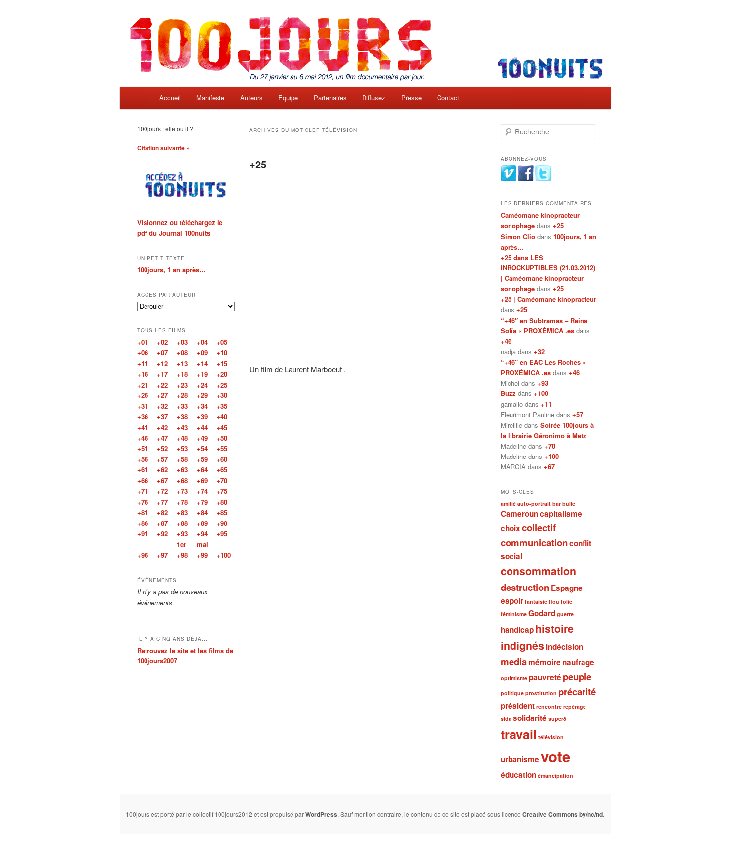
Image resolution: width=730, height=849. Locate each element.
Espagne (567, 588)
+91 (142, 533)
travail (519, 734)
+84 (202, 512)
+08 (182, 352)
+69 (202, 480)
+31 (142, 406)
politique (512, 693)
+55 (222, 448)
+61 (142, 469)
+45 (222, 427)
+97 (162, 555)
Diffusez (373, 97)
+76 (142, 502)
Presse (411, 97)
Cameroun (519, 513)
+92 (162, 533)
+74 (202, 491)
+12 (162, 363)
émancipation (555, 775)
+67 (549, 466)
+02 (162, 342)
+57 (577, 414)
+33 (182, 406)
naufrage (578, 662)
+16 (142, 374)
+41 (142, 427)
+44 (202, 427)
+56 (142, 459)
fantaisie (536, 601)
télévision (551, 737)
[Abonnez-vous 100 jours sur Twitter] (543, 178)
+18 (182, 374)
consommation (538, 571)
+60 (222, 459)
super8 (557, 718)
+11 (546, 404)
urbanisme (520, 759)
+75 (222, 491)
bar (556, 503)
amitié (508, 503)
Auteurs (251, 97)
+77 (162, 502)
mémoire (544, 662)
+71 (142, 491)
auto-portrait (534, 503)
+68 (182, 480)
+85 (222, 512)
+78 (182, 502)
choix (510, 528)
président (518, 705)
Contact (448, 97)
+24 (202, 385)
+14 (202, 363)
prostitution (541, 693)
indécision (564, 646)
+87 (162, 523)
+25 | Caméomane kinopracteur (548, 299)
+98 (182, 555)
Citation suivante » (163, 147)
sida (506, 718)
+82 (162, 512)
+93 (542, 383)
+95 (222, 533)
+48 (182, 438)
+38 (182, 416)
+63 (182, 469)
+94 (202, 533)
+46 (506, 341)
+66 (142, 480)
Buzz (508, 393)
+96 (142, 555)
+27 (162, 395)
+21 (142, 385)
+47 (162, 438)
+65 (222, 469)
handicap (517, 629)
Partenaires (330, 97)
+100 (541, 393)
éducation (518, 774)
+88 (182, 523)
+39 (202, 416)
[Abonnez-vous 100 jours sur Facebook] (526, 178)
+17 (162, 374)
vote (555, 756)
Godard (541, 613)
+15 (222, 363)
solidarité (530, 718)
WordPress (321, 814)
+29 (202, 395)
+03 (182, 342)
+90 (222, 523)
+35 (222, 406)
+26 (142, 395)
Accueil (170, 97)
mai (202, 544)
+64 (202, 469)
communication (534, 542)
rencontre (549, 706)
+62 (162, 469)
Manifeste (210, 97)
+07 (162, 352)
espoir (512, 600)
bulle (568, 503)
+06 (142, 352)
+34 (202, 406)
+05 (222, 342)
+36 (142, 416)
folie (566, 601)
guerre (565, 614)
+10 (222, 352)
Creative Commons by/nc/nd (562, 814)
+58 (182, 459)
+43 (182, 427)
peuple (577, 676)
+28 (182, 395)
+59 (202, 459)
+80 (222, 502)
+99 (202, 555)
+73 (182, 491)
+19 (202, 374)
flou (554, 601)
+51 (142, 448)
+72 (162, 491)
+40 (222, 416)
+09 (202, 352)
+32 (539, 351)
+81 (142, 512)
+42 (162, 427)
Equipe (288, 97)
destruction (525, 587)
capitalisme (561, 513)
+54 (202, 448)
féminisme (514, 614)
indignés (522, 645)
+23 (182, 385)
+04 (202, 342)
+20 (222, 374)
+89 (202, 523)
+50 (222, 438)
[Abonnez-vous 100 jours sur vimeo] (508, 178)
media (514, 661)
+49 (202, 438)
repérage (574, 706)
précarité (577, 691)
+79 (202, 502)
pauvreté (545, 677)
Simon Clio (518, 236)
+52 (162, 448)
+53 (182, 448)
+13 (182, 363)
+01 (142, 342)
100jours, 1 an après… (171, 269)
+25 (257, 164)
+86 (142, 523)
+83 (182, 512)
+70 (549, 446)
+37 (162, 416)
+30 (222, 395)
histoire (554, 628)
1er (181, 544)
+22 (162, 385)
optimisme (514, 678)
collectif (539, 527)
